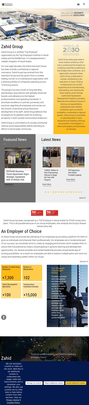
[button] (78, 4)
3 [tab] (50, 192)
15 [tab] (81, 192)
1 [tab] (45, 192)
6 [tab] (58, 192)
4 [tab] (53, 192)
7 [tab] (61, 192)
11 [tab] (71, 192)
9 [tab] (66, 192)
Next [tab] (28, 167)
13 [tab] (76, 192)
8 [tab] (63, 192)
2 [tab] (48, 192)
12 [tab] (73, 192)
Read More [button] (9, 184)
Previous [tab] (7, 167)
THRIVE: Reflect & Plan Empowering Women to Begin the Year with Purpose (51, 175)
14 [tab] (78, 192)
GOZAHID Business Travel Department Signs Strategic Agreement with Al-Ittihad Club (17, 175)
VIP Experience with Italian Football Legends (74, 172)
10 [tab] (68, 192)
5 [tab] (55, 192)
